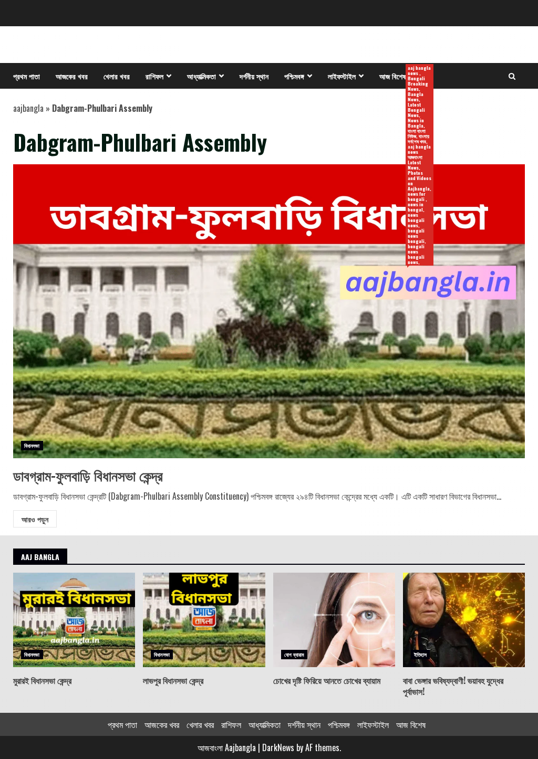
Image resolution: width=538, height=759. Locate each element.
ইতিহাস (420, 654)
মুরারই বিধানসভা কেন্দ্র (74, 620)
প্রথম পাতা (26, 75)
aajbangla (28, 108)
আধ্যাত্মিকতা (201, 75)
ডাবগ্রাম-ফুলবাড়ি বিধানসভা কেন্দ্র (269, 311)
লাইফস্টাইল (342, 75)
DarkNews (278, 747)
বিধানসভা (32, 445)
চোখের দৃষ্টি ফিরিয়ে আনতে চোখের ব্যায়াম (334, 620)
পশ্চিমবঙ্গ (294, 75)
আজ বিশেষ (396, 76)
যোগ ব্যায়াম (294, 654)
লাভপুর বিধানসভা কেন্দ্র (204, 620)
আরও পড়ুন (35, 518)
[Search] (512, 76)
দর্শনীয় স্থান (254, 75)
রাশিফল (154, 75)
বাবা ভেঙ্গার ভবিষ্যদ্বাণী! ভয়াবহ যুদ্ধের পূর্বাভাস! (464, 620)
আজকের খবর (72, 75)
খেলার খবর (117, 75)
